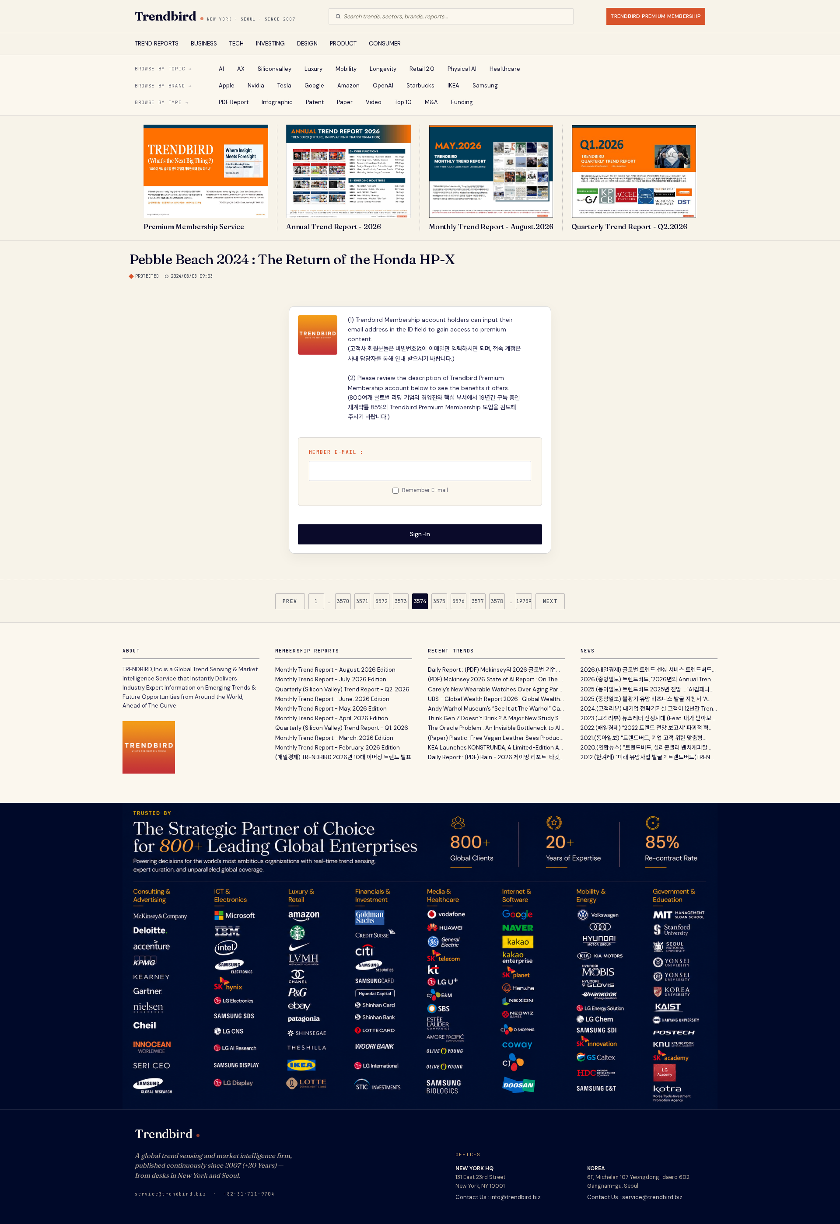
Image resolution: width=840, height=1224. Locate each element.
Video (374, 102)
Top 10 (403, 102)
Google (314, 85)
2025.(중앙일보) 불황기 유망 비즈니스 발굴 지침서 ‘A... (646, 699)
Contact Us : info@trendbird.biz (498, 1197)
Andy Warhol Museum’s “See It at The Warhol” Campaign (496, 708)
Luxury (313, 69)
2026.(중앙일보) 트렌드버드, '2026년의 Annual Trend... (649, 679)
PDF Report (233, 102)
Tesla (284, 85)
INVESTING (270, 43)
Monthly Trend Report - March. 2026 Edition (334, 738)
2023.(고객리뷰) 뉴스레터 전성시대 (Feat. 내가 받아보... (648, 718)
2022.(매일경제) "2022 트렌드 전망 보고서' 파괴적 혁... (647, 728)
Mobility (346, 69)
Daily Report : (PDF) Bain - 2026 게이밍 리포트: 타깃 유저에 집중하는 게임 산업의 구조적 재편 (496, 757)
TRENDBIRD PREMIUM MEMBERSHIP (656, 16)
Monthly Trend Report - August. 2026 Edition (335, 669)
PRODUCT (343, 43)
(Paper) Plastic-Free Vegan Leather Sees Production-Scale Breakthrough (496, 738)
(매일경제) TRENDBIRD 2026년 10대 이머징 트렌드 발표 (343, 757)
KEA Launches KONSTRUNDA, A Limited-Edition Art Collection (496, 747)
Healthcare (505, 69)
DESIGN (307, 43)
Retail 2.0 (422, 69)
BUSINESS (204, 43)
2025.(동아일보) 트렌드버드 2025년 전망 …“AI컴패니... (647, 689)
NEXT (550, 601)
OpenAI (383, 85)
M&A (431, 102)
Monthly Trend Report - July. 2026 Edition (330, 679)
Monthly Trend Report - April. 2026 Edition (331, 718)
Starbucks (420, 85)
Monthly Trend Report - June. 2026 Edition (332, 699)
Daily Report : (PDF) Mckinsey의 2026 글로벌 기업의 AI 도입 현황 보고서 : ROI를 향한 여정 (496, 669)
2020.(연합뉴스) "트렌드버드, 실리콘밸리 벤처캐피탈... (646, 747)
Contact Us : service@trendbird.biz (634, 1197)
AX (241, 69)
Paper (345, 102)
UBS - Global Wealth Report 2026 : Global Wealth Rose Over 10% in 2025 (496, 699)
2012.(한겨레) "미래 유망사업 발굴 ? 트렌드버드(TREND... (649, 757)
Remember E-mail (425, 490)
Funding (462, 102)
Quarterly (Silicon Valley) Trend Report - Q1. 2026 (341, 728)
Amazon (348, 85)
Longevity (383, 69)
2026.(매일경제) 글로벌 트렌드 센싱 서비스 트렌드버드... (648, 669)
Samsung (485, 85)
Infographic (277, 102)
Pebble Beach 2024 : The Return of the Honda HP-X (292, 259)
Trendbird (165, 16)
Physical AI (462, 69)
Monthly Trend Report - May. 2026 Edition (331, 708)
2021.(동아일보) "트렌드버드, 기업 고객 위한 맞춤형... (644, 738)
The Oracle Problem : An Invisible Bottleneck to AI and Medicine (496, 728)
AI (221, 69)
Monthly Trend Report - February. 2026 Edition (337, 747)
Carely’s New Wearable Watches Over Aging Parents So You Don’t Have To (496, 689)
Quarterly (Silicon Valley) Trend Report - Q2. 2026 (342, 689)
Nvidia (256, 85)
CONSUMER (385, 43)
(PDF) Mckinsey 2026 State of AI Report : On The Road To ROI (496, 679)
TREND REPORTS (156, 43)
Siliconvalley (274, 69)
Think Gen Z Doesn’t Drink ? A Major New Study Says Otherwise (496, 718)
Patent (315, 102)
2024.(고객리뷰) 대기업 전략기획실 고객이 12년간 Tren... (649, 708)
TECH (236, 43)
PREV (290, 601)
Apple (226, 85)
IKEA (453, 85)
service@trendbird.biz (170, 1194)
